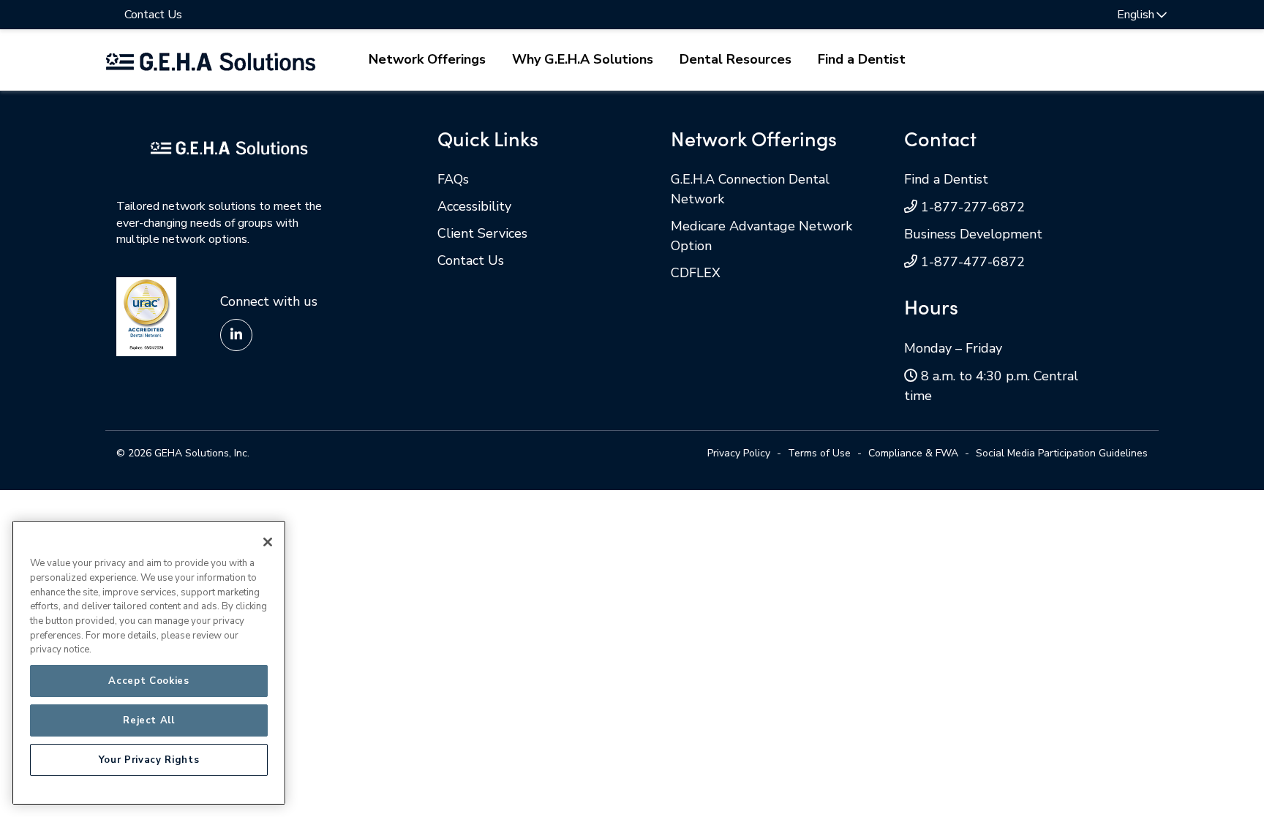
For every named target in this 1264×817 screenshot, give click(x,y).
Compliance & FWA (913, 453)
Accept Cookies (148, 681)
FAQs (453, 179)
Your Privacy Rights (149, 760)
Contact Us (153, 15)
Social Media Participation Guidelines (1062, 453)
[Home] (210, 60)
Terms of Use (819, 453)
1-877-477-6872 (973, 262)
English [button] (1135, 15)
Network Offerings (427, 59)
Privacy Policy (738, 453)
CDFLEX (696, 273)
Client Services (482, 233)
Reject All (149, 720)
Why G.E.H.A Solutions (582, 59)
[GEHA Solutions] (229, 147)
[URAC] (146, 315)
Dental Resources (735, 59)
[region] (149, 662)
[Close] (268, 542)
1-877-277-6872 (973, 207)
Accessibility (474, 206)
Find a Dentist (862, 59)
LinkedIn (236, 335)
